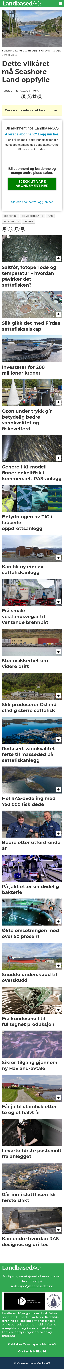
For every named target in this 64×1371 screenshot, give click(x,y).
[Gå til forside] (28, 3)
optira (28, 221)
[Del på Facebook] (23, 96)
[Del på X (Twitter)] (29, 96)
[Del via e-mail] (39, 96)
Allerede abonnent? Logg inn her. (32, 134)
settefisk (11, 216)
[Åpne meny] (60, 3)
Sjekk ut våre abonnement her (32, 184)
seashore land (32, 216)
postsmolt (12, 221)
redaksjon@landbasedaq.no (32, 1286)
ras (50, 216)
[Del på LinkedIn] (34, 96)
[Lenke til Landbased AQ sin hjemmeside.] (32, 1267)
